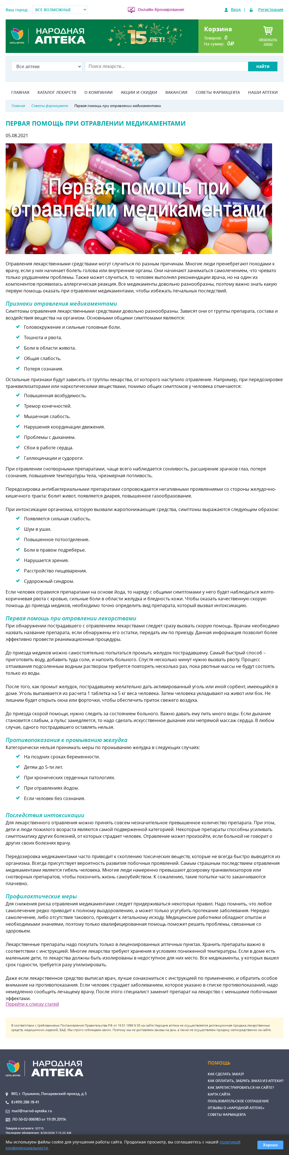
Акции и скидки (139, 92)
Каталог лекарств (57, 92)
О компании (98, 92)
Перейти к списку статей (32, 1004)
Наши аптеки (263, 92)
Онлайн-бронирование (161, 9)
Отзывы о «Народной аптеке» (236, 1107)
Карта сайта (219, 1094)
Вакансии (176, 92)
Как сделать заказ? (226, 1074)
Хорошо (270, 1145)
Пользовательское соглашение (238, 1101)
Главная (20, 92)
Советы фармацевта (218, 92)
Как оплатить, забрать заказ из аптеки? (245, 1080)
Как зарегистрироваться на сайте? (241, 1087)
